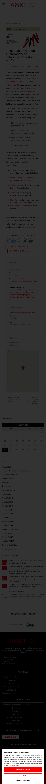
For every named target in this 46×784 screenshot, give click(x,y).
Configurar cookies (23, 780)
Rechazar (23, 776)
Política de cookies (25, 761)
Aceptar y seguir (23, 770)
